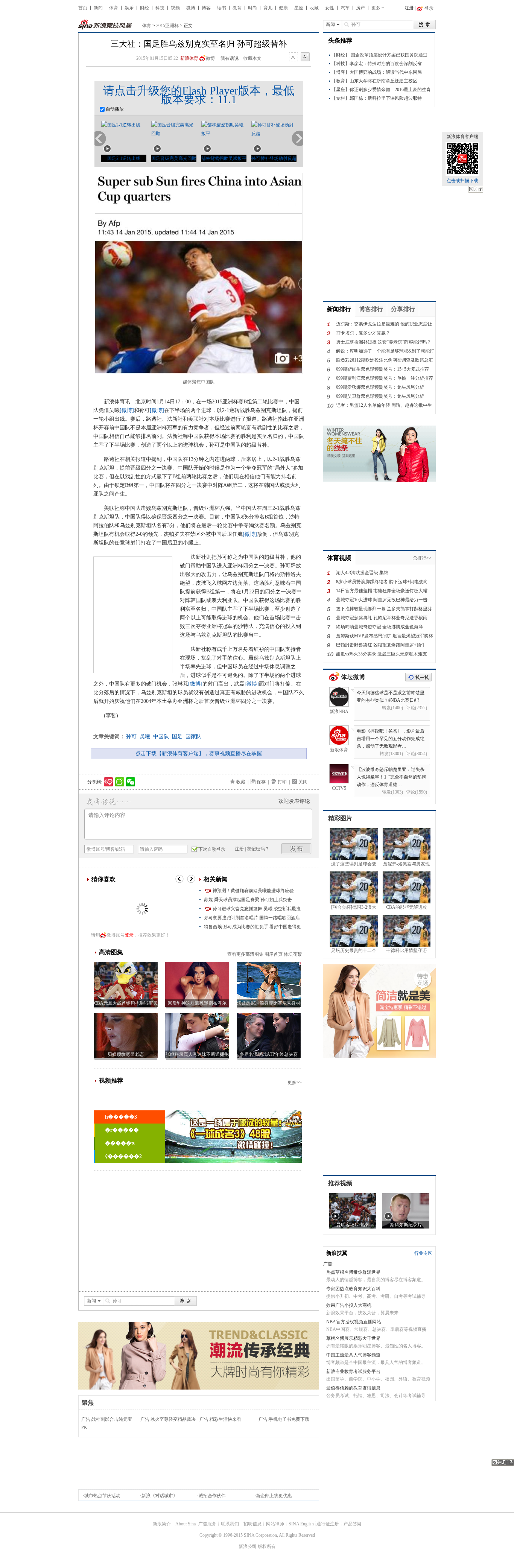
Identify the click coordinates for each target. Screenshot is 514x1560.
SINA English (301, 1524)
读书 (221, 8)
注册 (409, 8)
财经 (144, 8)
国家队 (193, 736)
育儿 (267, 8)
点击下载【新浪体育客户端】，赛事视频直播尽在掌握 (198, 753)
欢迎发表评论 (294, 801)
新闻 (98, 8)
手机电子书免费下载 (289, 1419)
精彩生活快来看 (225, 1419)
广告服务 (207, 1524)
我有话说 (230, 58)
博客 (206, 8)
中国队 (161, 736)
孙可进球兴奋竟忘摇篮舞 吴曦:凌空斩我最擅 (257, 908)
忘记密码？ (258, 848)
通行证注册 (327, 1524)
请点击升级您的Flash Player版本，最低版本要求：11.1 (199, 94)
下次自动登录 (211, 849)
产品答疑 (353, 1524)
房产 (360, 8)
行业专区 (423, 1253)
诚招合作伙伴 (212, 1495)
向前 (100, 139)
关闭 (475, 189)
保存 (261, 782)
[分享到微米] (108, 781)
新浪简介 (162, 1524)
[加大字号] (305, 57)
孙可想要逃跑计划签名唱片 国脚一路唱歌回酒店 (252, 917)
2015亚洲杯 (167, 25)
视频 (175, 8)
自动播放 (114, 109)
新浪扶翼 (336, 1253)
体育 (113, 8)
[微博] (127, 410)
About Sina (185, 1524)
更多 (375, 8)
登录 (129, 935)
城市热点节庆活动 (102, 1495)
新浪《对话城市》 (159, 1495)
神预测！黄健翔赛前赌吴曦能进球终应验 (253, 890)
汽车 (345, 8)
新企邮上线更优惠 (274, 1495)
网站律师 (275, 1524)
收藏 (314, 8)
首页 (82, 8)
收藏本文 (252, 58)
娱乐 (129, 8)
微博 (190, 8)
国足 (177, 736)
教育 (237, 8)
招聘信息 (252, 1524)
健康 (283, 8)
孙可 (131, 736)
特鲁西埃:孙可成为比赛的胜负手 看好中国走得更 (252, 926)
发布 (296, 848)
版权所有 (267, 1546)
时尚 (252, 8)
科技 (159, 8)
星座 (298, 8)
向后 (297, 139)
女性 (329, 8)
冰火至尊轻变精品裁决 (173, 1419)
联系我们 (230, 1524)
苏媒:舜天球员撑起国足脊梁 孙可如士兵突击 (248, 899)
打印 (282, 782)
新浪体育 (189, 58)
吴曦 (145, 736)
